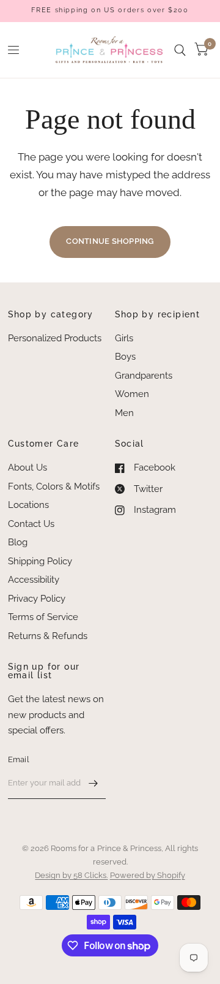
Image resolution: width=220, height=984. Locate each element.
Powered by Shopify (147, 875)
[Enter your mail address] (93, 783)
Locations (28, 504)
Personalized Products (54, 338)
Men (124, 412)
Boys (125, 356)
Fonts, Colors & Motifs (54, 486)
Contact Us (31, 523)
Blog (18, 542)
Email (18, 759)
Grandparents (143, 375)
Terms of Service (43, 617)
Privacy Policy (36, 598)
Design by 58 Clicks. (71, 875)
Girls (124, 338)
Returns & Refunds (47, 635)
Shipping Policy (40, 561)
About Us (27, 467)
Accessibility (33, 579)
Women (132, 393)
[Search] (180, 50)
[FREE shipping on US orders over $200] (109, 11)
